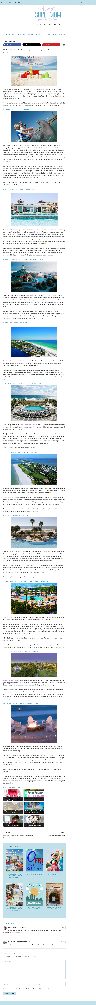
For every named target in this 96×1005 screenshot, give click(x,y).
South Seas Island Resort (11, 497)
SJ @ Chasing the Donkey (18, 942)
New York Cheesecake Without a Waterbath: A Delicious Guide (18, 835)
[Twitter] (90, 2)
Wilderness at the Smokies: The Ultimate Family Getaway (14, 908)
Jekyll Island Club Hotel (10, 680)
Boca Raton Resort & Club (28, 424)
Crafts (50, 24)
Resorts (37, 31)
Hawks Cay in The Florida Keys (18, 110)
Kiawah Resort (7, 617)
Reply (62, 927)
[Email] (76, 2)
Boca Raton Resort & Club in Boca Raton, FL (24, 384)
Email (38, 984)
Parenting (57, 24)
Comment (7, 961)
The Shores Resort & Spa (48, 755)
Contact (8, 2)
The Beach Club (28, 554)
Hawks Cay (40, 148)
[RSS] (87, 2)
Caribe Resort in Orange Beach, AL (20, 189)
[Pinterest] (85, 2)
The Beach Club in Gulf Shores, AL (20, 515)
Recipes (38, 24)
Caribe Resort (36, 232)
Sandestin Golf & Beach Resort (23, 300)
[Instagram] (82, 2)
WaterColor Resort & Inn (16, 322)
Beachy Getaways (29, 31)
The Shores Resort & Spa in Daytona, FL (23, 703)
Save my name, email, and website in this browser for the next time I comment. (27, 989)
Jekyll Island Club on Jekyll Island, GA (22, 651)
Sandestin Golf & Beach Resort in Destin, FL (24, 259)
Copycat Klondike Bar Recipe (56, 834)
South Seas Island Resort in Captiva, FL (22, 452)
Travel (44, 24)
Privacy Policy (16, 2)
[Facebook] (79, 2)
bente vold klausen (15, 927)
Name (6, 984)
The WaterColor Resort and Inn (13, 361)
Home (3, 2)
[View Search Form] (94, 2)
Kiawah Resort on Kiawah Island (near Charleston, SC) (29, 581)
